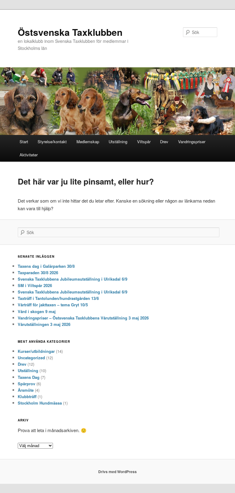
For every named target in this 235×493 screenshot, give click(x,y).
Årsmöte (26, 390)
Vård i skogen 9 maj (37, 311)
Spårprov (26, 384)
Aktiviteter (29, 155)
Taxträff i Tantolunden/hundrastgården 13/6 (58, 298)
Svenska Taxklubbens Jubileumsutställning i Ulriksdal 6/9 (72, 279)
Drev (164, 141)
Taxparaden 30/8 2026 (38, 272)
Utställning (118, 141)
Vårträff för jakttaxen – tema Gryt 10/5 (53, 305)
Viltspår (144, 141)
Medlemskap (87, 141)
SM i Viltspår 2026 (35, 285)
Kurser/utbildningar (36, 351)
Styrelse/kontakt (52, 141)
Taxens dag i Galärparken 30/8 (46, 266)
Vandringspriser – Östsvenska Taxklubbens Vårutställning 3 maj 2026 (83, 318)
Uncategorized (31, 357)
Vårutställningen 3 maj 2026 (44, 324)
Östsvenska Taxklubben (70, 32)
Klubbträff (27, 396)
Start (24, 141)
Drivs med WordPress (117, 471)
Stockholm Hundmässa (40, 403)
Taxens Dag (28, 377)
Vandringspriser (191, 141)
